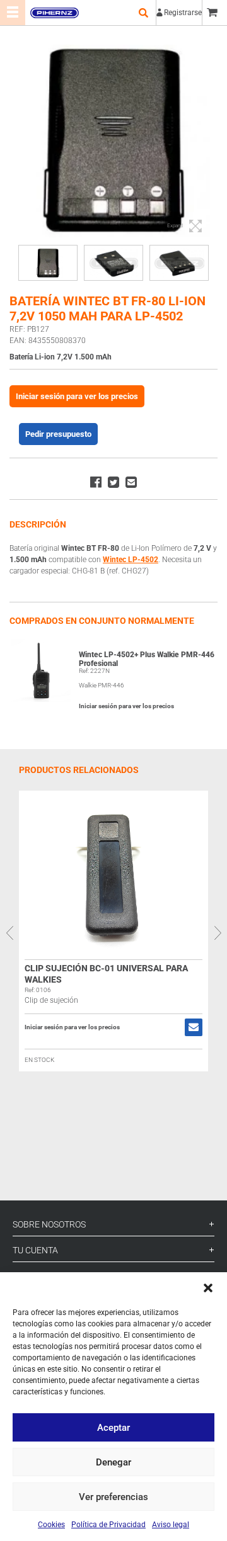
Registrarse (183, 12)
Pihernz (54, 12)
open (143, 12)
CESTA (214, 12)
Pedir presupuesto (58, 434)
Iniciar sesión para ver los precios (77, 396)
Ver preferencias (113, 1497)
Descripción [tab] (37, 524)
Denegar (113, 1462)
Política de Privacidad (108, 1524)
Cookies (51, 1524)
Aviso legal (170, 1524)
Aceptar (113, 1427)
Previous (9, 933)
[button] (208, 1288)
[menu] (12, 12)
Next (217, 933)
